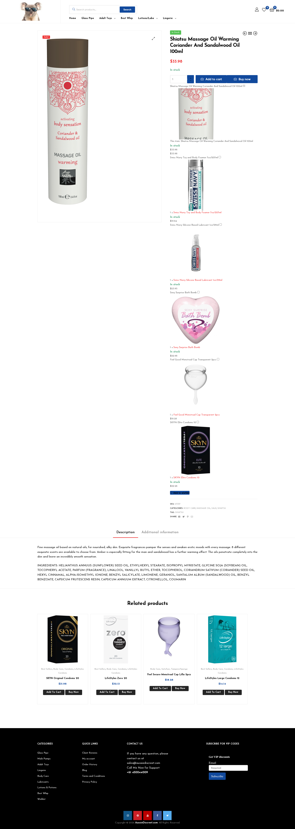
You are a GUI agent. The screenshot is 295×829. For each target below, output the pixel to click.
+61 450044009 (137, 772)
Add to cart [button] (53, 692)
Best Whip (127, 18)
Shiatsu (221, 508)
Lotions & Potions (47, 787)
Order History (89, 764)
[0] (264, 9)
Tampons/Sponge (179, 669)
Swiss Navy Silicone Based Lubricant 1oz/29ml (194, 225)
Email (212, 763)
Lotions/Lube (146, 18)
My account (88, 758)
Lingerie (168, 18)
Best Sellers (46, 669)
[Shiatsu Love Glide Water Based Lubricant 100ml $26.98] (255, 33)
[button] (153, 38)
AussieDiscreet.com (146, 822)
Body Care (190, 508)
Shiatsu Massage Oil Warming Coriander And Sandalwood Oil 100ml (206, 86)
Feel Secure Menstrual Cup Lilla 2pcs (169, 674)
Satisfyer (165, 669)
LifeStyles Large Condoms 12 (222, 678)
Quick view (66, 642)
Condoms (69, 669)
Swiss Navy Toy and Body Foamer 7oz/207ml (194, 157)
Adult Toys (105, 18)
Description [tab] (125, 532)
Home (72, 18)
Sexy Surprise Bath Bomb (183, 292)
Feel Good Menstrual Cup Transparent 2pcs (193, 359)
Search (127, 9)
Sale (214, 508)
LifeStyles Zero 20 (116, 678)
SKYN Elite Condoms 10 (183, 422)
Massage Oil (203, 508)
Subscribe (217, 776)
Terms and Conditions (93, 776)
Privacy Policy (89, 782)
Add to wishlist (181, 492)
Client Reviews (89, 753)
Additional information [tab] (160, 532)
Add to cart (214, 79)
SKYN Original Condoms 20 (62, 678)
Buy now (245, 79)
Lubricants (43, 782)
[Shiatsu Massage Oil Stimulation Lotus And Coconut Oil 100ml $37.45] (245, 33)
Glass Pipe (87, 18)
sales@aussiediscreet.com (143, 763)
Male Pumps (44, 758)
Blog (84, 770)
